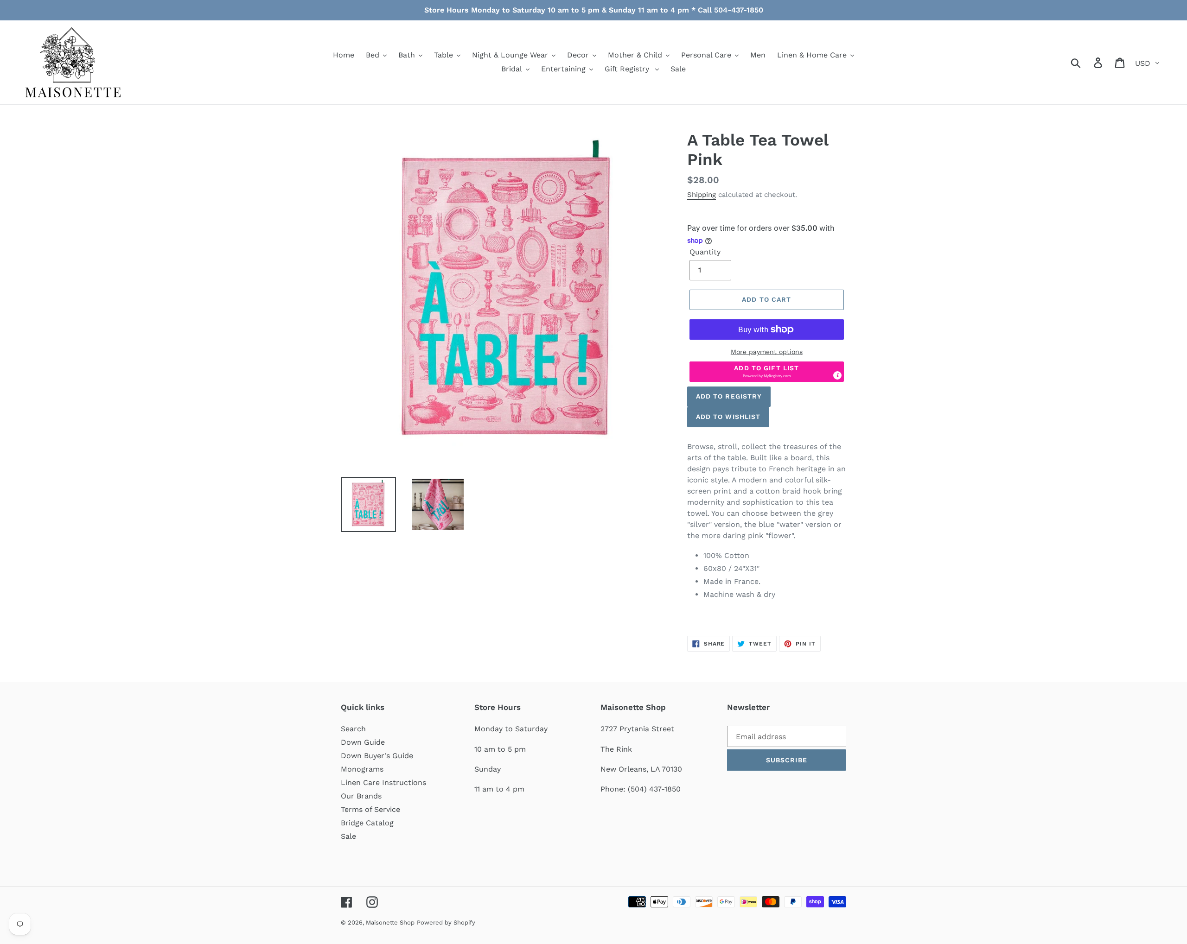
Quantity (705, 251)
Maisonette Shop (390, 922)
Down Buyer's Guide (377, 755)
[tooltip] (837, 375)
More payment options (767, 351)
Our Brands (361, 796)
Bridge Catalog (367, 822)
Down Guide (363, 742)
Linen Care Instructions (383, 782)
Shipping (701, 194)
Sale (348, 836)
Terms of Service (370, 809)
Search (353, 728)
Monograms (362, 769)
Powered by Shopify (446, 922)
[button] (766, 371)
